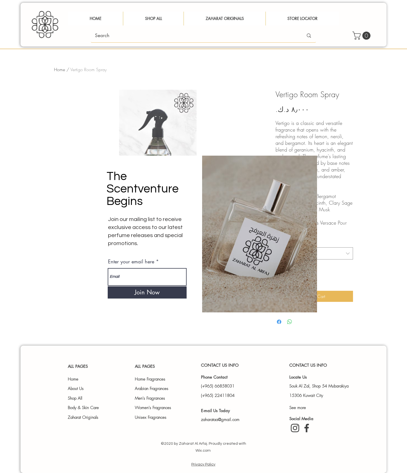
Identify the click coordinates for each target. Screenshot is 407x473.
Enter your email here (131, 261)
